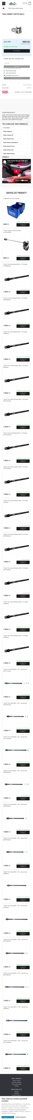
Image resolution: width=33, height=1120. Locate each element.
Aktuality (17, 1091)
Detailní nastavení (20, 1117)
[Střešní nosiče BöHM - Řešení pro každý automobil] (12, 4)
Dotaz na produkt (17, 78)
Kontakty (16, 1093)
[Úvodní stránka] (3, 8)
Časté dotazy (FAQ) (16, 1084)
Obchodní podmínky (16, 1082)
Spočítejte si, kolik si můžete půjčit (23, 92)
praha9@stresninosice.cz (12, 75)
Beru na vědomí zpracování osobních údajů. (13, 68)
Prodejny (16, 1086)
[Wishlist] (24, 4)
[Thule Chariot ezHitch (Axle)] (16, 30)
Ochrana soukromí (16, 1095)
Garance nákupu (17, 1080)
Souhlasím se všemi (7, 1117)
